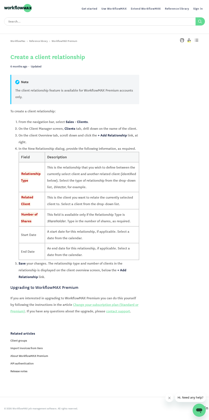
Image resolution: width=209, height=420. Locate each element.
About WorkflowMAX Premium (29, 356)
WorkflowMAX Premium (64, 40)
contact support (118, 311)
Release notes (18, 371)
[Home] (18, 11)
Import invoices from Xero (26, 348)
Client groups (18, 340)
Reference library (38, 40)
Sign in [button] (198, 8)
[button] (182, 40)
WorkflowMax (17, 40)
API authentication (22, 363)
